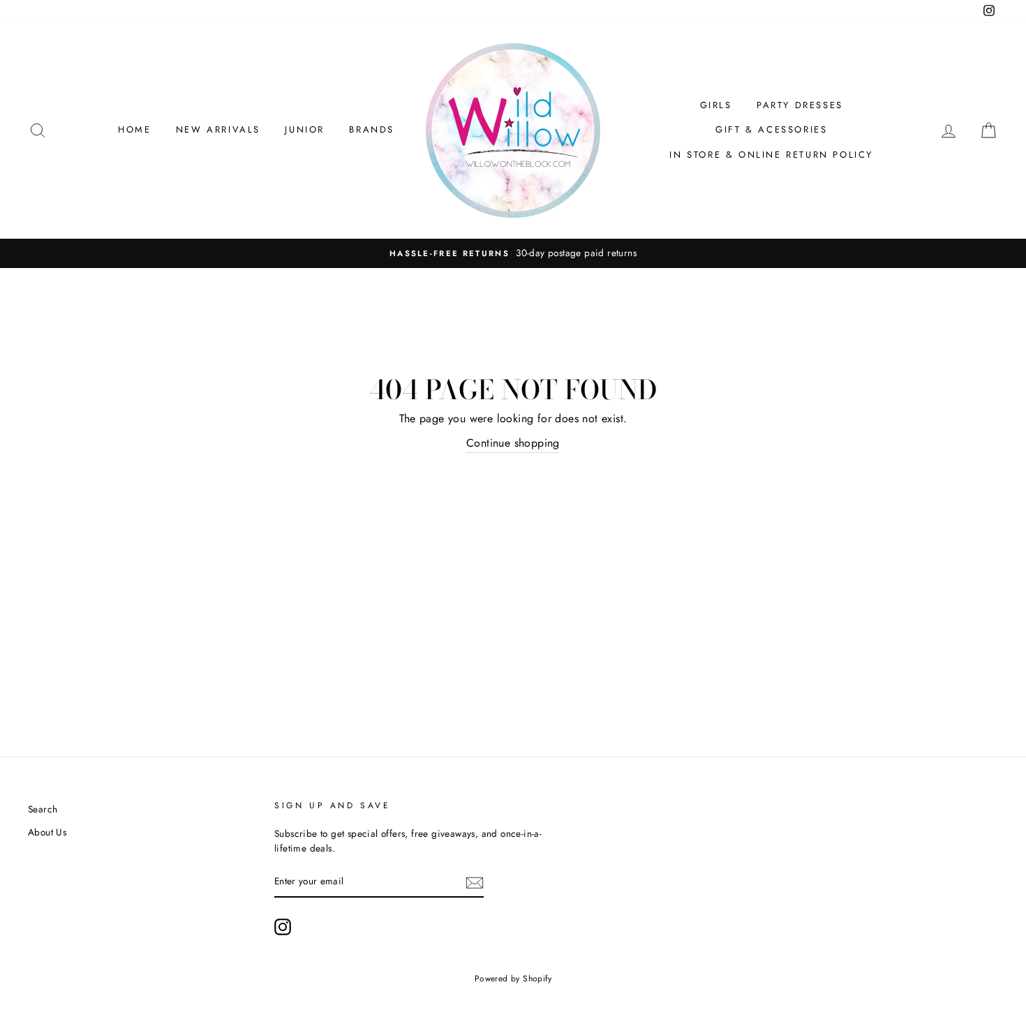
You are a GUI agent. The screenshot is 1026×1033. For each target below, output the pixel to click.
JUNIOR (305, 129)
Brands (371, 129)
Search (42, 809)
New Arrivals (218, 129)
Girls (716, 105)
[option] (513, 253)
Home (134, 129)
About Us (47, 832)
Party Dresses (800, 105)
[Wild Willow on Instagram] (282, 927)
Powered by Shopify (513, 978)
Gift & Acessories (771, 129)
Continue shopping (513, 443)
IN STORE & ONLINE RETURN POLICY (771, 154)
